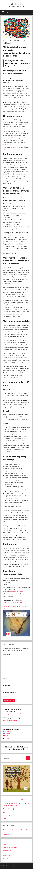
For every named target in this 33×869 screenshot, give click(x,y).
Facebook (7, 731)
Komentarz (7, 654)
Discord (7, 733)
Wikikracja (16, 3)
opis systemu (7, 850)
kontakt (5, 844)
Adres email (7, 685)
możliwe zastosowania (10, 847)
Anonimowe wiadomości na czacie (18, 829)
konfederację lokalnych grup (11, 138)
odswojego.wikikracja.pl (10, 720)
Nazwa (5, 678)
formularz (8, 145)
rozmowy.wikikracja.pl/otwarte (12, 714)
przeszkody (6, 855)
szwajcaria (6, 858)
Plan (4, 812)
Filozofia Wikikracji (8, 809)
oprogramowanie (8, 853)
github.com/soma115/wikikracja (12, 602)
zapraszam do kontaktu (17, 591)
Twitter (6, 738)
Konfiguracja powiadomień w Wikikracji (14, 800)
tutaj (4, 149)
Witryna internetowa (9, 692)
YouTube (7, 736)
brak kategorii (7, 842)
